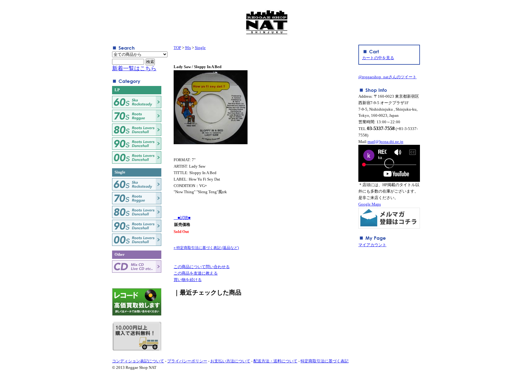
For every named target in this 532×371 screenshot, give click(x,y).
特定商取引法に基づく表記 (324, 361)
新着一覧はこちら (134, 68)
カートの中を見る (378, 57)
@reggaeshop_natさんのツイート (387, 77)
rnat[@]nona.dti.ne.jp (385, 141)
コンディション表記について (138, 361)
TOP (177, 47)
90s (188, 47)
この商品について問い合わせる (202, 266)
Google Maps (369, 204)
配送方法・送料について (275, 361)
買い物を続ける (188, 279)
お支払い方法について (230, 361)
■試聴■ (182, 217)
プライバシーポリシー (187, 361)
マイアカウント (372, 245)
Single (200, 47)
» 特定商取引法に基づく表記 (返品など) (206, 248)
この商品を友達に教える (196, 273)
